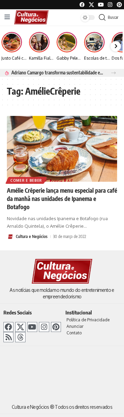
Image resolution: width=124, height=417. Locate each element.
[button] (113, 73)
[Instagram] (44, 327)
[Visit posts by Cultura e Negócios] (10, 236)
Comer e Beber (26, 180)
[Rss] (8, 337)
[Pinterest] (119, 4)
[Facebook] (82, 4)
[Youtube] (100, 4)
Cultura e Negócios (32, 236)
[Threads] (20, 337)
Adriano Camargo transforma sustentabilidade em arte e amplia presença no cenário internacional (57, 72)
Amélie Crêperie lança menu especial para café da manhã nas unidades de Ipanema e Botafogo (62, 199)
